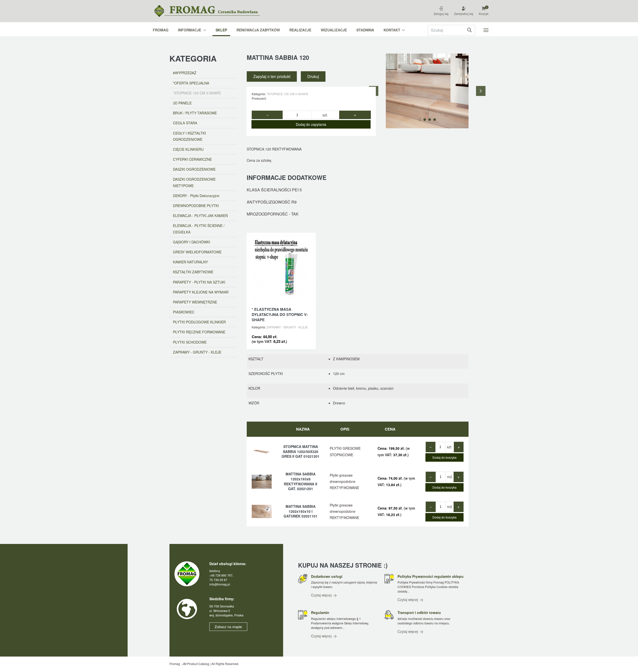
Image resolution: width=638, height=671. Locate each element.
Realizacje (300, 29)
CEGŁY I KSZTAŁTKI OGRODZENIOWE (189, 136)
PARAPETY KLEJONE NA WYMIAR (201, 292)
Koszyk (483, 13)
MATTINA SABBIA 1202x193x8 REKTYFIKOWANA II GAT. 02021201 (300, 481)
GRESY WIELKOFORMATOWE (197, 251)
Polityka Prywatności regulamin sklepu (431, 576)
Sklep (221, 29)
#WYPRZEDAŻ (184, 72)
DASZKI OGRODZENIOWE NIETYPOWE (194, 182)
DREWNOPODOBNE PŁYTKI (196, 205)
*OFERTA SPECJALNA (191, 82)
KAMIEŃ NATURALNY (190, 261)
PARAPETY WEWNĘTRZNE (195, 301)
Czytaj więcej (321, 595)
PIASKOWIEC (183, 311)
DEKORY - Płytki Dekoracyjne (196, 195)
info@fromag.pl (219, 584)
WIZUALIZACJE (334, 29)
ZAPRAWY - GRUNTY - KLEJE (287, 327)
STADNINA (365, 29)
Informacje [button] (189, 29)
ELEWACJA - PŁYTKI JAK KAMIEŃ (200, 215)
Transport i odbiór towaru (419, 612)
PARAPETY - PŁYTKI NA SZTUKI (199, 282)
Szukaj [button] (469, 30)
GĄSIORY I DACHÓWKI (191, 241)
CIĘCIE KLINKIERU (188, 149)
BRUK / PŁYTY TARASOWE (195, 112)
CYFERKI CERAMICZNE (192, 159)
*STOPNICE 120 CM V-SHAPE (287, 94)
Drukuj (313, 76)
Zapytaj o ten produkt (271, 76)
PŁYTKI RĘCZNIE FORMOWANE (199, 331)
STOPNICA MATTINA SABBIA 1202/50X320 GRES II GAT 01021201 (300, 451)
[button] (486, 7)
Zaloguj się (441, 13)
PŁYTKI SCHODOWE (190, 342)
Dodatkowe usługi (326, 576)
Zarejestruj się (463, 13)
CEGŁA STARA (185, 122)
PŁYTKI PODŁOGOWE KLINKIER (199, 321)
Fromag (160, 29)
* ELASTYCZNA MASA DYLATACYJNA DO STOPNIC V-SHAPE (280, 314)
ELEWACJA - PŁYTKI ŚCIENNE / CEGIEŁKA (199, 228)
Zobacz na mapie (228, 626)
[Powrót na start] (212, 11)
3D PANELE (182, 102)
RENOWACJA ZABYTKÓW (258, 29)
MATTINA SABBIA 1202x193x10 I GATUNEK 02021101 (301, 511)
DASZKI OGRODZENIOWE (194, 169)
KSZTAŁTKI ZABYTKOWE (193, 271)
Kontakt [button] (392, 29)
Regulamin (320, 612)
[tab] (419, 119)
